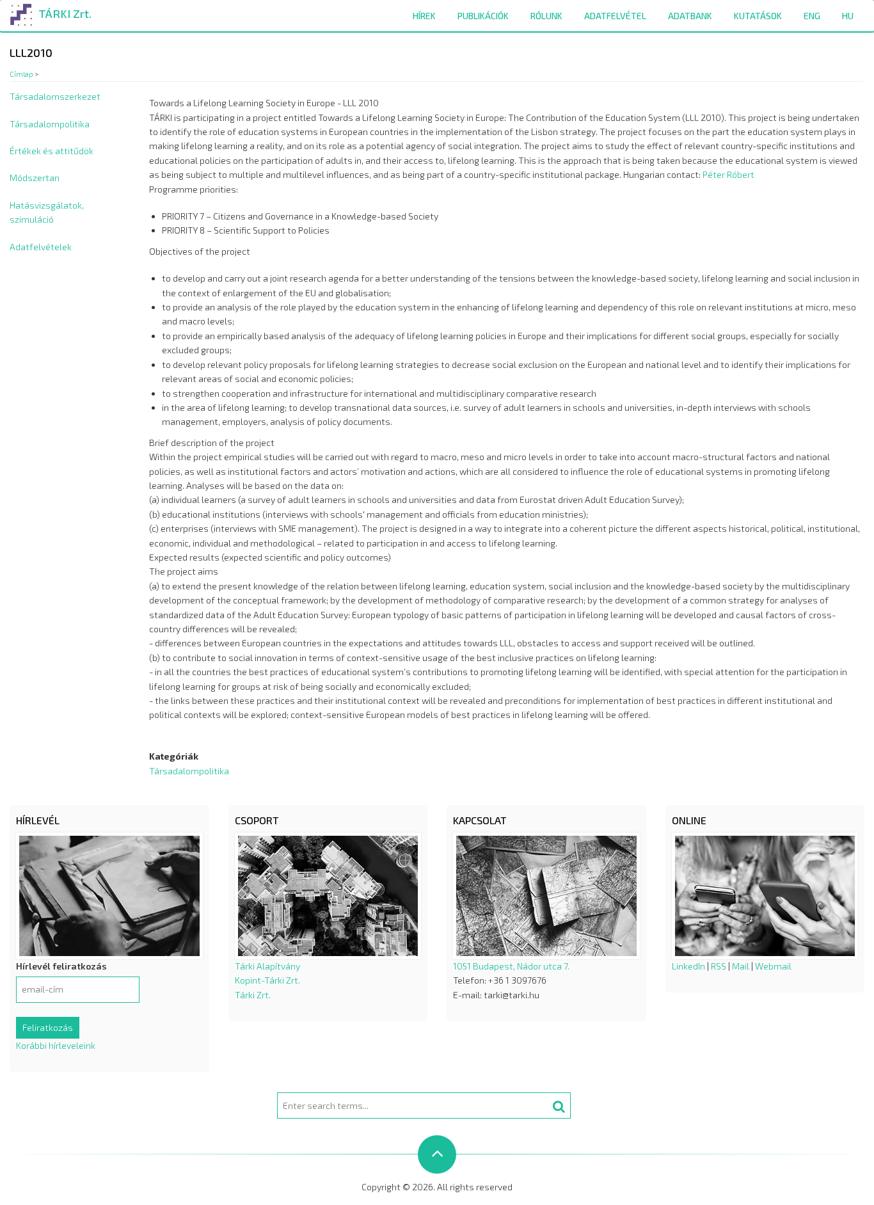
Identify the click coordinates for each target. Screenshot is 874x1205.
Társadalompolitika (50, 123)
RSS (718, 966)
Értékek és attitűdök (51, 150)
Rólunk (546, 15)
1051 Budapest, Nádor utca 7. (511, 966)
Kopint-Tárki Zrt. (267, 980)
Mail (740, 966)
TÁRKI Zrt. (64, 13)
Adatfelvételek (41, 246)
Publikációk (483, 15)
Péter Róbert (728, 174)
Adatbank (690, 15)
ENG (812, 15)
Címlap (21, 74)
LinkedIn (688, 966)
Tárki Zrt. (253, 994)
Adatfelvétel (615, 15)
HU (848, 15)
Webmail (773, 966)
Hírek (424, 15)
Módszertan (35, 177)
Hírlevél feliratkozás (61, 966)
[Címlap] (21, 12)
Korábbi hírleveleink (55, 1045)
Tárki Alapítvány (267, 966)
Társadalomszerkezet (55, 96)
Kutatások (758, 15)
